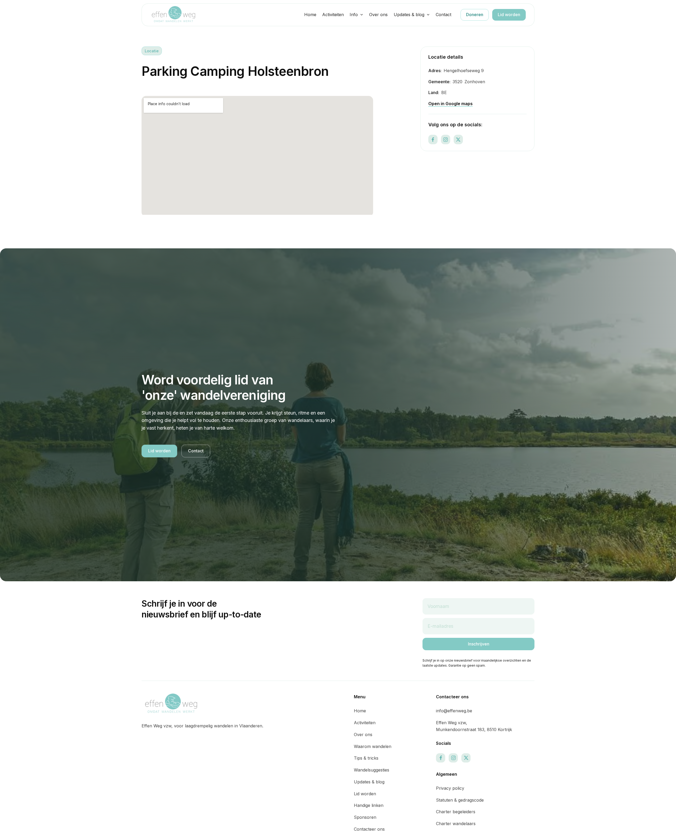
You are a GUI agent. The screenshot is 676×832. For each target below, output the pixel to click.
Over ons (378, 14)
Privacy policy (450, 788)
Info (354, 14)
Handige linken (368, 805)
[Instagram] (445, 139)
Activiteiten (333, 14)
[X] (458, 139)
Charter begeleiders (455, 811)
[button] (356, 14)
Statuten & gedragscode (460, 800)
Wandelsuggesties (371, 770)
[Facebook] (433, 139)
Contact (443, 14)
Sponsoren (365, 817)
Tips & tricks (366, 758)
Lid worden (509, 14)
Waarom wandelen (372, 746)
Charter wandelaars (456, 823)
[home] (173, 14)
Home (310, 14)
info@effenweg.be (454, 710)
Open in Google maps (450, 103)
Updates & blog (409, 14)
